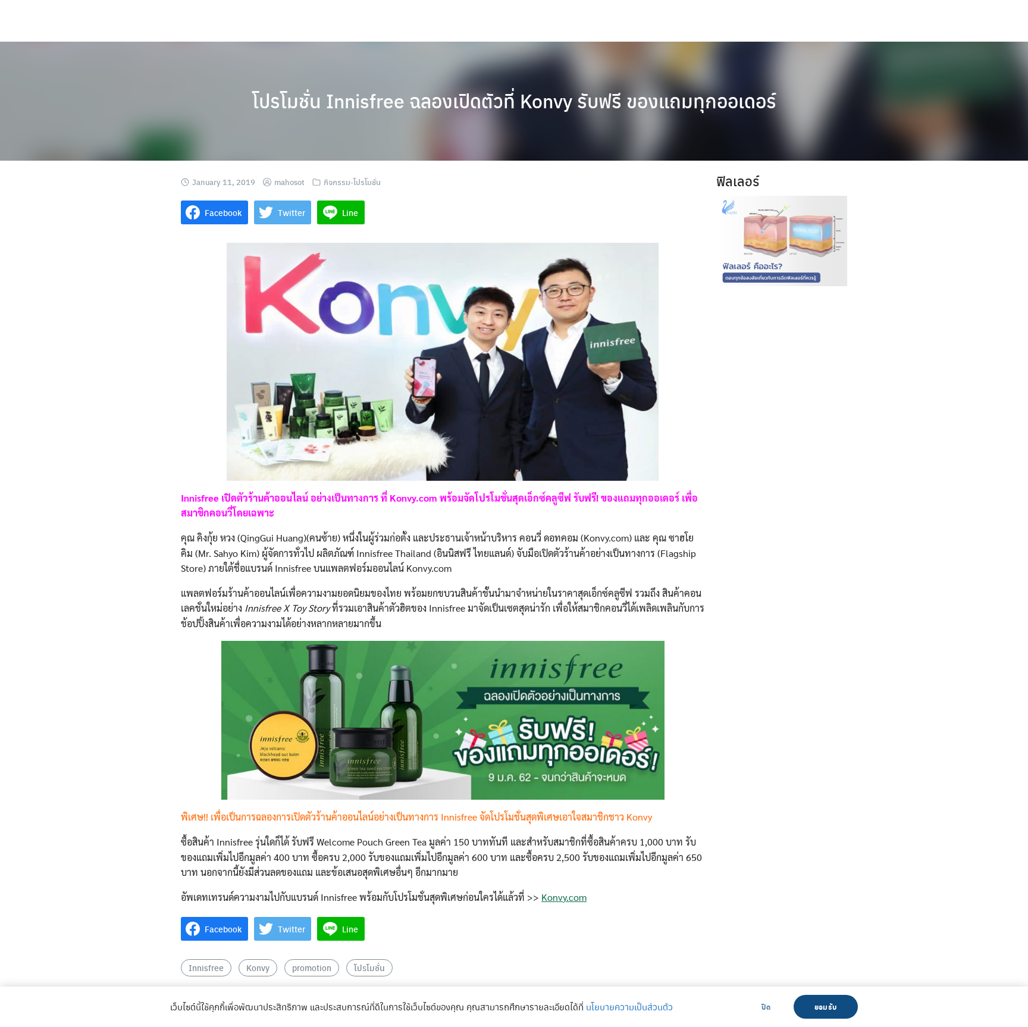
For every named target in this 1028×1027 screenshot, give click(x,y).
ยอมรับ (825, 1006)
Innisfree (206, 967)
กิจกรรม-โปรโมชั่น (352, 181)
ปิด (765, 1006)
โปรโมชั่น (369, 967)
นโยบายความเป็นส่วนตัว (629, 1007)
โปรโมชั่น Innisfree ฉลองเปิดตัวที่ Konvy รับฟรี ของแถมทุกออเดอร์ (514, 100)
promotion (311, 967)
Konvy (257, 967)
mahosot (289, 181)
